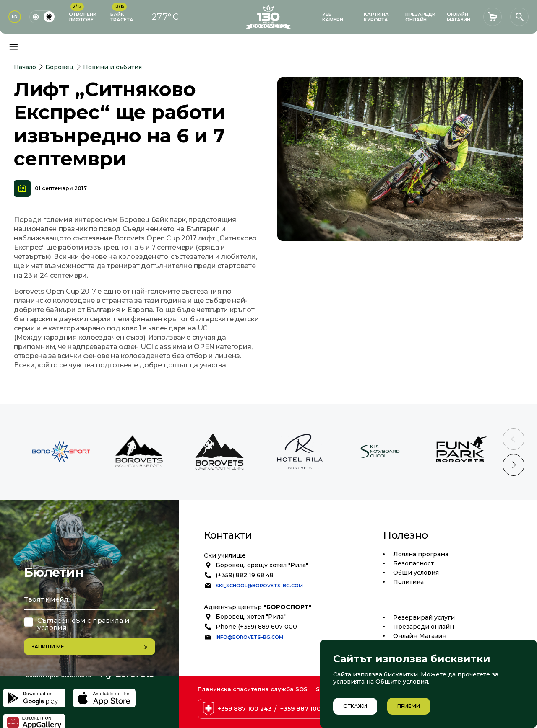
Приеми (408, 706)
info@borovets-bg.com (249, 637)
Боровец (59, 67)
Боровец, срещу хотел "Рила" (262, 565)
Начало (25, 67)
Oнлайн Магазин (419, 636)
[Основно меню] (13, 47)
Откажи (355, 706)
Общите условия (401, 681)
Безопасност (413, 563)
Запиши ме (47, 646)
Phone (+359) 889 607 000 (256, 626)
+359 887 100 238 (307, 708)
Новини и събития (112, 67)
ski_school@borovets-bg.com (259, 586)
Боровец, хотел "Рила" (251, 616)
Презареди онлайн (423, 626)
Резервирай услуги (424, 617)
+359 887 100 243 (245, 708)
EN (15, 16)
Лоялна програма (420, 554)
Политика (408, 582)
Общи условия (416, 572)
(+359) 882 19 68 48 (245, 575)
